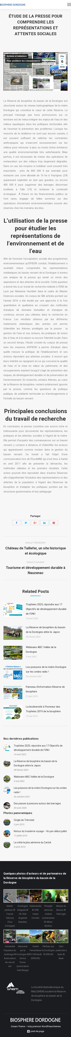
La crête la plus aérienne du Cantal (32, 842)
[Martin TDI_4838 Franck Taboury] (9, 896)
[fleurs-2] (61, 936)
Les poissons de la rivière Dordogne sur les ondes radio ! (46, 669)
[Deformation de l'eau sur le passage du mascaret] (22, 936)
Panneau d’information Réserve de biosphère (45, 689)
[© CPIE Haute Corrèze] (35, 896)
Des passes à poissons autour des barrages (37, 803)
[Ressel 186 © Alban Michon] (48, 896)
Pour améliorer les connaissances (23, 61)
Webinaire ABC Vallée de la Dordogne (41, 649)
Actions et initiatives (17, 56)
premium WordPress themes (46, 1026)
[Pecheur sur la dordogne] (48, 936)
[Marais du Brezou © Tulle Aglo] (61, 896)
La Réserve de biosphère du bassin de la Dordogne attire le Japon (45, 630)
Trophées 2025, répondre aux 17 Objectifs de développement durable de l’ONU (46, 609)
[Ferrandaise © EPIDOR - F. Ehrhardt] (35, 936)
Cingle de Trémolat (24, 820)
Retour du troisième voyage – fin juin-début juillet (40, 831)
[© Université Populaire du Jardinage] (9, 936)
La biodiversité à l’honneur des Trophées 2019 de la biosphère (43, 709)
